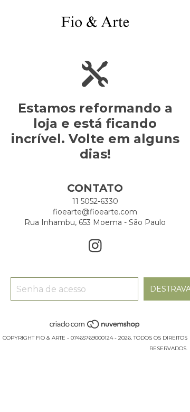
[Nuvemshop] (95, 327)
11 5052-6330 (95, 201)
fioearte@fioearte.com (95, 212)
